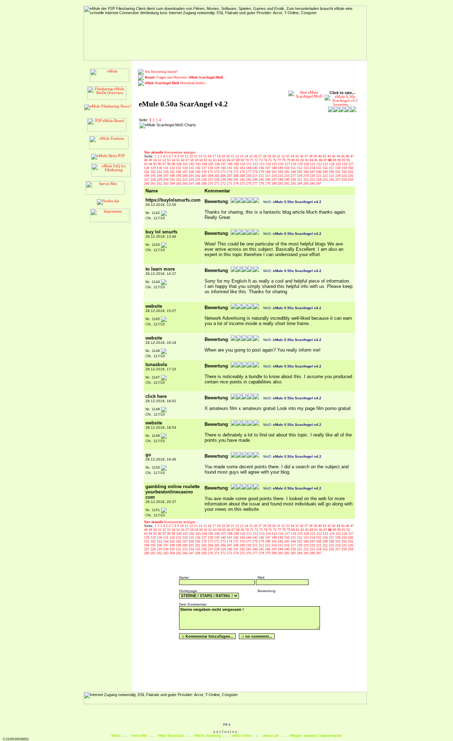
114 (268, 164)
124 (332, 164)
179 (262, 172)
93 (146, 164)
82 (302, 160)
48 (146, 160)
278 (262, 183)
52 (164, 160)
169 (198, 172)
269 (204, 183)
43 (334, 156)
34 (293, 156)
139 (217, 168)
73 (261, 160)
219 (306, 176)
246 (268, 179)
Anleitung (213, 735)
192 (345, 172)
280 (274, 183)
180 (268, 172)
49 (151, 160)
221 (319, 176)
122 (319, 164)
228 (153, 179)
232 (179, 179)
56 (183, 160)
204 (211, 176)
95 (155, 164)
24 (247, 156)
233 (185, 179)
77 (279, 160)
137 (204, 168)
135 (192, 168)
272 (223, 183)
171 (211, 172)
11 (187, 156)
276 (249, 183)
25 (251, 156)
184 (294, 172)
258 (345, 179)
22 (237, 156)
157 (332, 168)
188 (319, 172)
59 (197, 160)
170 (204, 172)
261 (153, 183)
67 (233, 160)
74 (266, 160)
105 (211, 164)
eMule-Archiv (241, 735)
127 (351, 164)
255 (325, 179)
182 (281, 172)
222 (325, 176)
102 (192, 164)
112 (256, 164)
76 (275, 160)
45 (343, 156)
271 (217, 183)
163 (160, 172)
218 (300, 176)
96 (160, 164)
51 (160, 160)
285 (306, 183)
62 (210, 160)
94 (151, 164)
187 (313, 172)
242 (243, 179)
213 (268, 176)
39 (316, 156)
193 (350, 172)
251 (300, 179)
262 (160, 183)
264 (173, 183)
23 (242, 156)
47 (352, 156)
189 (325, 172)
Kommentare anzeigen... (171, 152)
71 (252, 160)
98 (169, 164)
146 (262, 168)
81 (298, 160)
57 (187, 160)
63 (215, 160)
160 (350, 168)
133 (179, 168)
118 (294, 164)
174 (230, 172)
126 (345, 164)
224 (338, 176)
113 (262, 164)
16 (210, 156)
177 (249, 172)
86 (321, 160)
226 (350, 176)
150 (287, 168)
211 (255, 176)
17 (214, 156)
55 (178, 160)
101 (186, 164)
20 (228, 156)
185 (300, 172)
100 (179, 164)
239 (223, 179)
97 (164, 164)
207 (230, 176)
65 (224, 160)
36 (302, 156)
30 (274, 156)
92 (348, 160)
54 (174, 160)
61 (206, 160)
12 (191, 156)
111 (249, 164)
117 (288, 164)
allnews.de (271, 735)
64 (220, 160)
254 (319, 179)
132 (173, 168)
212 (262, 176)
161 (147, 172)
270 (211, 183)
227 (147, 179)
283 (294, 183)
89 (335, 160)
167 (185, 172)
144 (249, 168)
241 (236, 179)
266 (185, 183)
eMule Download (170, 735)
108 (230, 164)
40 (320, 156)
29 (270, 156)
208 (236, 176)
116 (281, 164)
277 (255, 183)
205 (217, 176)
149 (281, 168)
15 (205, 156)
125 (339, 164)
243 (249, 179)
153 (306, 168)
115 (275, 164)
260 (147, 183)
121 (313, 164)
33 (288, 156)
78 (284, 160)
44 (339, 156)
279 (268, 183)
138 (211, 168)
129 (153, 168)
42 (329, 156)
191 (338, 172)
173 (223, 172)
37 (306, 156)
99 (174, 164)
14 (201, 156)
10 (182, 156)
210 (249, 176)
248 (281, 179)
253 (313, 179)
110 (243, 164)
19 (224, 156)
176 (243, 172)
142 (236, 168)
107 (224, 164)
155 (319, 168)
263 (166, 183)
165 (173, 172)
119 (300, 164)
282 (287, 183)
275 (243, 183)
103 (198, 164)
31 (279, 156)
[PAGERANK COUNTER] (226, 725)
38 (311, 156)
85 (316, 160)
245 (262, 179)
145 (255, 168)
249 (287, 179)
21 (233, 156)
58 (192, 160)
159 (345, 168)
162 (153, 172)
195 (153, 176)
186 (306, 172)
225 (345, 176)
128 (147, 168)
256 (332, 179)
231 (173, 179)
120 (307, 164)
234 (192, 179)
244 (255, 179)
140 (223, 168)
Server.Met (139, 735)
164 (166, 172)
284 (300, 183)
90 (339, 160)
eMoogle (295, 735)
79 (289, 160)
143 (243, 168)
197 (166, 176)
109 (237, 164)
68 (238, 160)
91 (344, 160)
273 (230, 183)
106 (217, 164)
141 (230, 168)
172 (217, 172)
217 (294, 176)
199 (179, 176)
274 (236, 183)
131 (166, 168)
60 (201, 160)
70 (247, 160)
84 (312, 160)
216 (287, 176)
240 (230, 179)
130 (160, 168)
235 (198, 179)
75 (270, 160)
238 (217, 179)
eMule (115, 735)
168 (192, 172)
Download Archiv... (176, 83)
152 (300, 168)
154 (313, 168)
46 (348, 156)
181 (274, 172)
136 (198, 168)
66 (229, 160)
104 (205, 164)
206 (223, 176)
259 (350, 179)
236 (204, 179)
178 (255, 172)
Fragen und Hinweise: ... (185, 77)
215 (281, 176)
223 (332, 176)
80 (293, 160)
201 (192, 176)
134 (185, 168)
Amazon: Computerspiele (323, 735)
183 (287, 172)
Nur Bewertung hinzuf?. (162, 72)
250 (294, 179)
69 (243, 160)
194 (147, 176)
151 (294, 168)
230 (166, 179)
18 (219, 156)
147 (268, 168)
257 (338, 179)
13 (196, 156)
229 (160, 179)
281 (281, 183)
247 (274, 179)
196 (160, 176)
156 (325, 168)
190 (332, 172)
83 (307, 160)
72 (256, 160)
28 (265, 156)
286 (313, 183)
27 (260, 156)
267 (192, 183)
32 (283, 156)
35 (297, 156)
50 (155, 160)
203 (204, 176)
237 (211, 179)
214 (274, 176)
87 (325, 160)
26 (256, 156)
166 (179, 172)
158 (338, 168)
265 (179, 183)
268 (198, 183)
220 (313, 176)
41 (325, 156)
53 (169, 160)
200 (185, 176)
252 (306, 179)
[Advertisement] (243, 133)
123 (326, 164)
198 (173, 176)
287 (318, 183)
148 (274, 168)
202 (198, 176)
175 (236, 172)
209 (243, 176)
